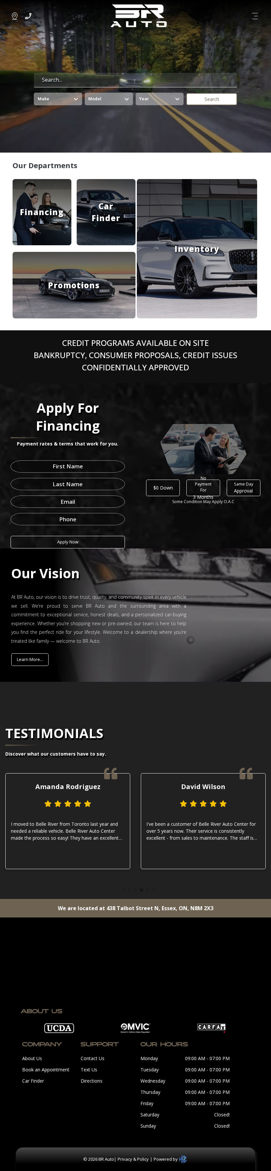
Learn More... (30, 659)
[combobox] (38, 99)
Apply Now (67, 542)
